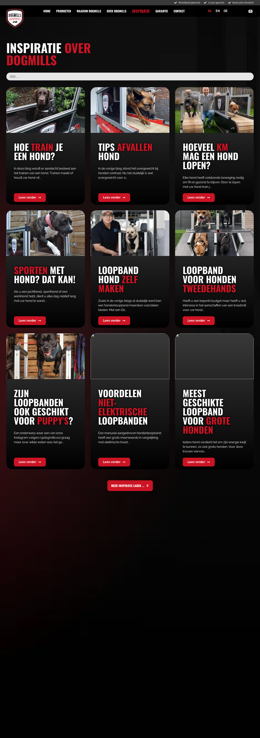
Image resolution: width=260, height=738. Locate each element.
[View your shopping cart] (251, 11)
